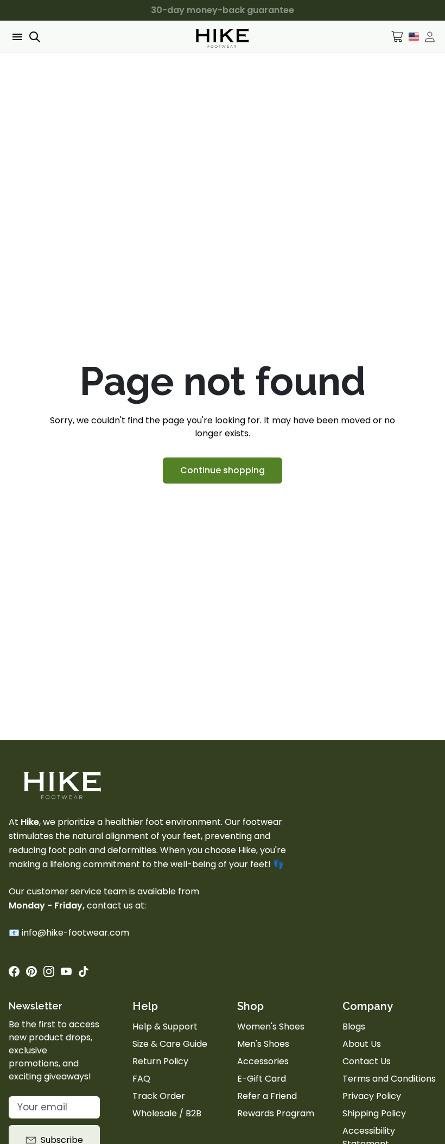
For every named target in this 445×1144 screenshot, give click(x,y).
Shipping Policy (374, 1113)
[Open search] (34, 36)
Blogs (353, 1026)
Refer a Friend (267, 1096)
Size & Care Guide (169, 1044)
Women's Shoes (270, 1026)
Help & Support (165, 1026)
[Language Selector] (414, 36)
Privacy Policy (371, 1096)
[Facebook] (14, 971)
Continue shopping (222, 470)
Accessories (263, 1061)
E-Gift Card (261, 1078)
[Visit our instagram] (48, 971)
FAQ (141, 1078)
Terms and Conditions (389, 1078)
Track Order (158, 1096)
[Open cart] (397, 36)
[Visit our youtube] (66, 971)
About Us (361, 1044)
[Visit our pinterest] (31, 971)
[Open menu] (16, 36)
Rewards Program (275, 1113)
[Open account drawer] (429, 36)
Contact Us (366, 1061)
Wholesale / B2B (166, 1113)
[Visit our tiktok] (83, 971)
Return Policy (160, 1061)
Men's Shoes (263, 1044)
